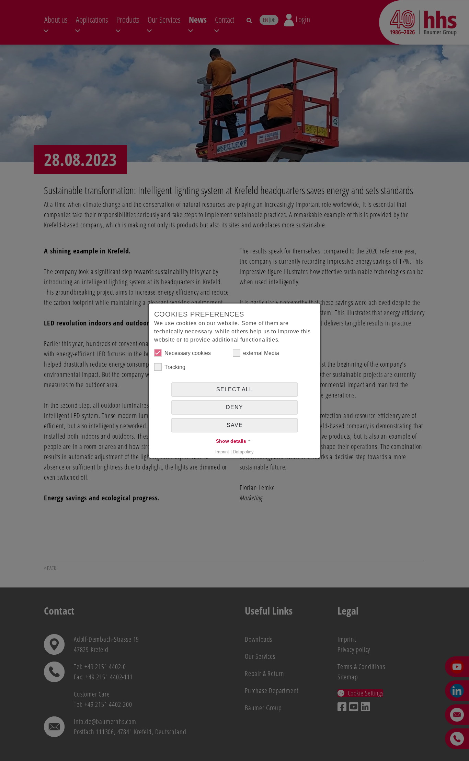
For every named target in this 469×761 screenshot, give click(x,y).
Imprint (222, 451)
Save (235, 425)
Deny (234, 407)
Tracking (174, 367)
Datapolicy (243, 451)
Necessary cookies (187, 353)
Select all (234, 389)
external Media (261, 353)
